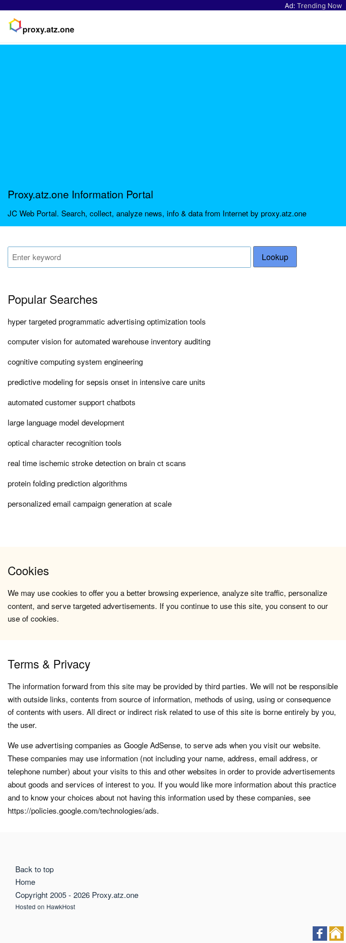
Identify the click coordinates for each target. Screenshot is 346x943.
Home (25, 881)
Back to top (34, 868)
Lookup (275, 256)
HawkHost (60, 906)
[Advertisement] (173, 120)
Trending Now (319, 5)
